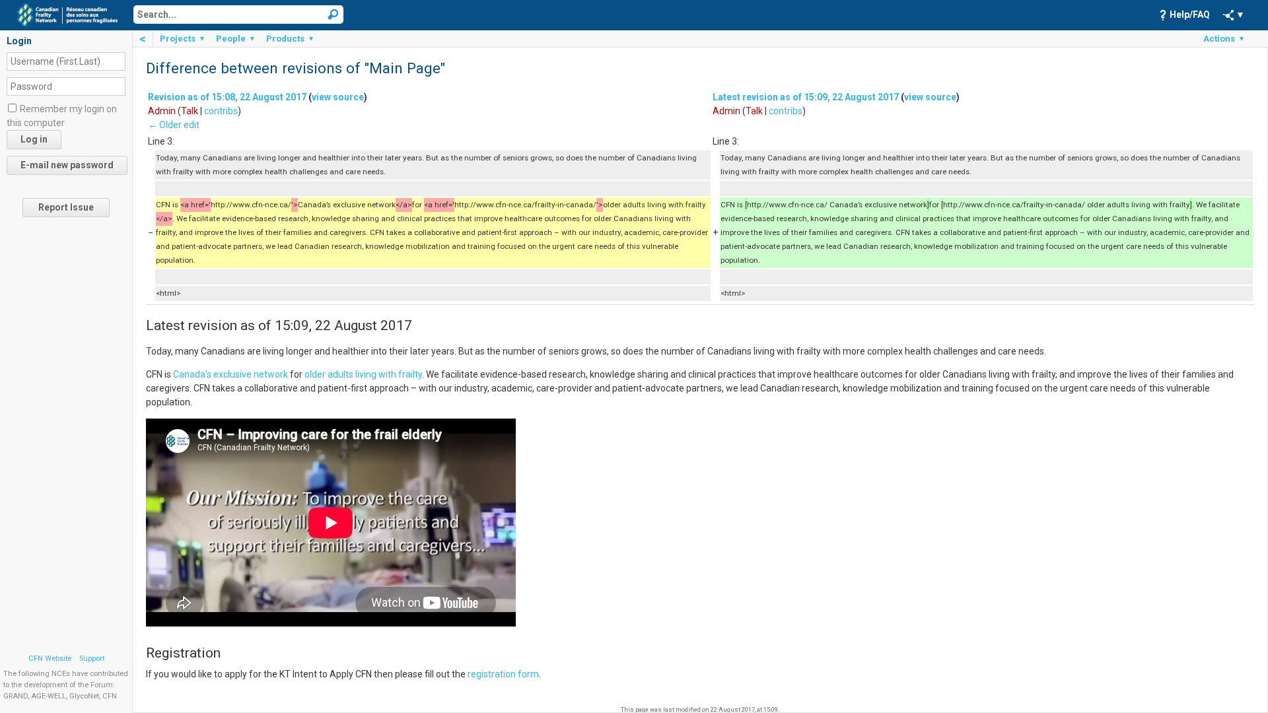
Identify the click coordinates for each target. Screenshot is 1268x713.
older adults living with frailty (363, 374)
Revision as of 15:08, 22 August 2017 (227, 97)
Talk (189, 111)
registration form (503, 674)
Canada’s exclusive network (230, 374)
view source (338, 97)
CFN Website (49, 658)
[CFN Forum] (67, 14)
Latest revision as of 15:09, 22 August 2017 (806, 97)
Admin (162, 111)
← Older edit (173, 124)
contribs (221, 111)
